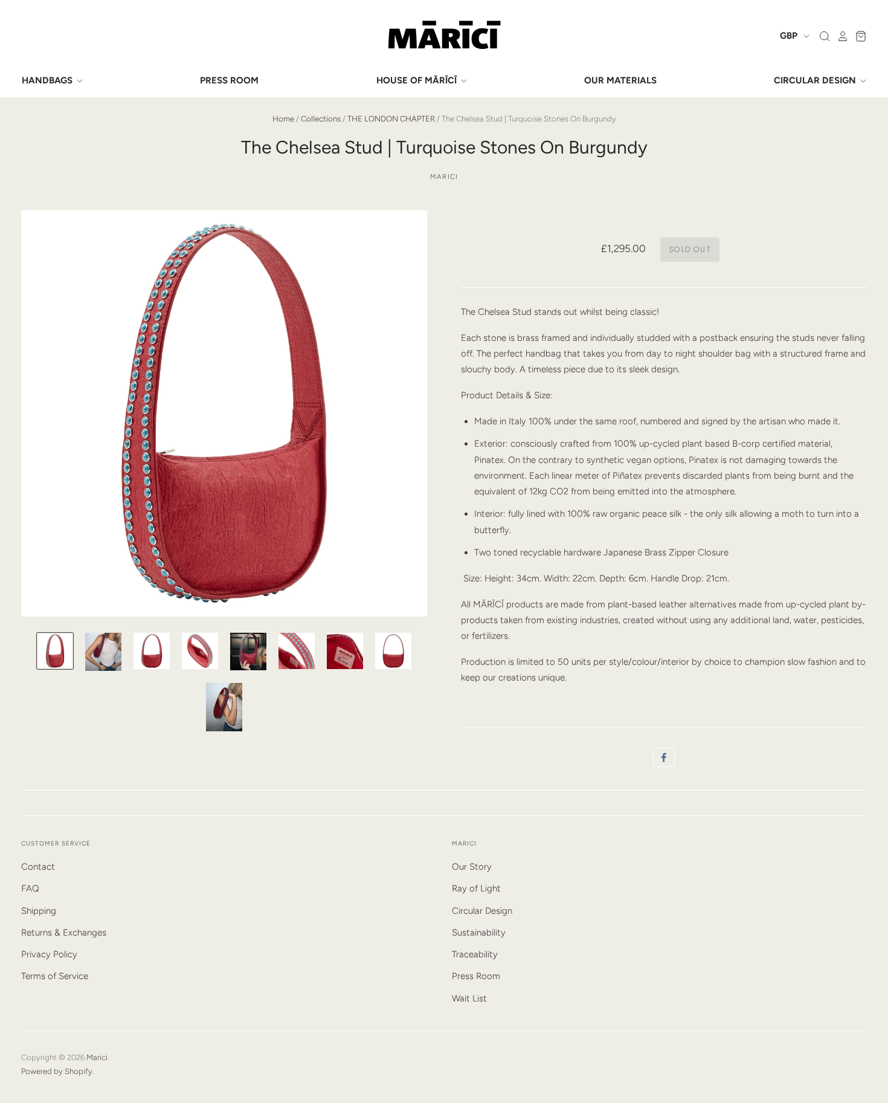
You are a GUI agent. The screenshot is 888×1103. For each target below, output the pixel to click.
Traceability (475, 954)
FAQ (30, 888)
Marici (444, 176)
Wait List (469, 998)
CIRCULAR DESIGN (816, 80)
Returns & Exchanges (63, 932)
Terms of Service (54, 976)
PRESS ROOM (229, 80)
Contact (38, 866)
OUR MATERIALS (620, 80)
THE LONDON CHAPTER (391, 118)
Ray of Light (476, 888)
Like (664, 757)
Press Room (476, 976)
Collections (321, 118)
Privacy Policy (49, 954)
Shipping (38, 910)
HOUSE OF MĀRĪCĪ (417, 80)
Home (283, 118)
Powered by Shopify (56, 1071)
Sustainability (479, 932)
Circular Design (482, 910)
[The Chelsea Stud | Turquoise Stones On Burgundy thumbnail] (55, 651)
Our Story (472, 866)
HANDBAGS (48, 80)
